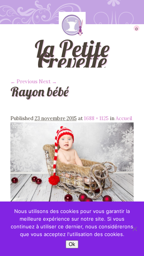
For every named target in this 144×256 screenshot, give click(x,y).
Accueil (124, 118)
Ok (72, 244)
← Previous (24, 81)
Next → (48, 81)
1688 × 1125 (96, 118)
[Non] (134, 229)
